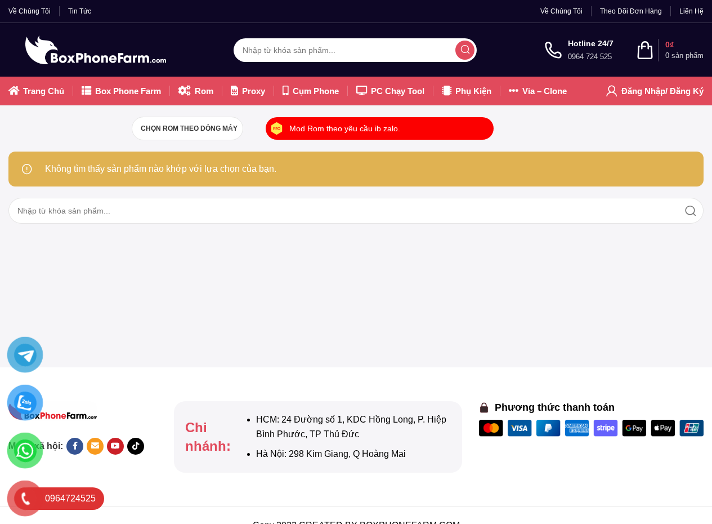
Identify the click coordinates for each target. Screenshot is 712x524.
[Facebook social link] (74, 446)
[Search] (464, 50)
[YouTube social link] (115, 446)
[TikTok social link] (135, 446)
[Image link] (52, 410)
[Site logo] (95, 49)
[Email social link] (95, 446)
